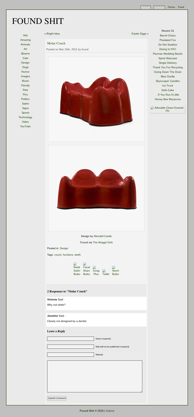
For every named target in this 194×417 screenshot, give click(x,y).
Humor (25, 71)
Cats (25, 58)
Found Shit (38, 20)
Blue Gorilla (168, 76)
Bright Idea (53, 33)
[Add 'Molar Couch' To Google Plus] (96, 274)
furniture (68, 254)
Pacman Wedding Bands (167, 53)
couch (58, 254)
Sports (25, 112)
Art (25, 48)
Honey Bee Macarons (168, 99)
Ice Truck (167, 85)
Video (25, 121)
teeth (78, 254)
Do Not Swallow (167, 44)
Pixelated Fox (168, 40)
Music (25, 80)
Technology (25, 117)
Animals (25, 44)
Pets (25, 89)
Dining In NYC (167, 49)
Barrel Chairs (168, 35)
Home (171, 7)
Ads (25, 35)
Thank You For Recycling (168, 67)
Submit (145, 7)
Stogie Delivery (168, 62)
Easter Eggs (139, 33)
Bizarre (25, 53)
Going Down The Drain (167, 71)
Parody (25, 85)
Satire (25, 103)
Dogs (25, 67)
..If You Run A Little (167, 94)
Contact (159, 7)
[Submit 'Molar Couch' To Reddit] (77, 274)
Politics (25, 99)
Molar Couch (56, 43)
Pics (25, 94)
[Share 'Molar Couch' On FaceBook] (86, 274)
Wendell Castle (103, 236)
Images (25, 76)
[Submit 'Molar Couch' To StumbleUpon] (115, 274)
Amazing (25, 39)
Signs (25, 108)
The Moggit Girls (103, 242)
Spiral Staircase (167, 58)
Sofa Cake (167, 90)
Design (25, 62)
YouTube (25, 126)
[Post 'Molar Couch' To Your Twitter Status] (106, 274)
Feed (181, 7)
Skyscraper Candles (168, 80)
